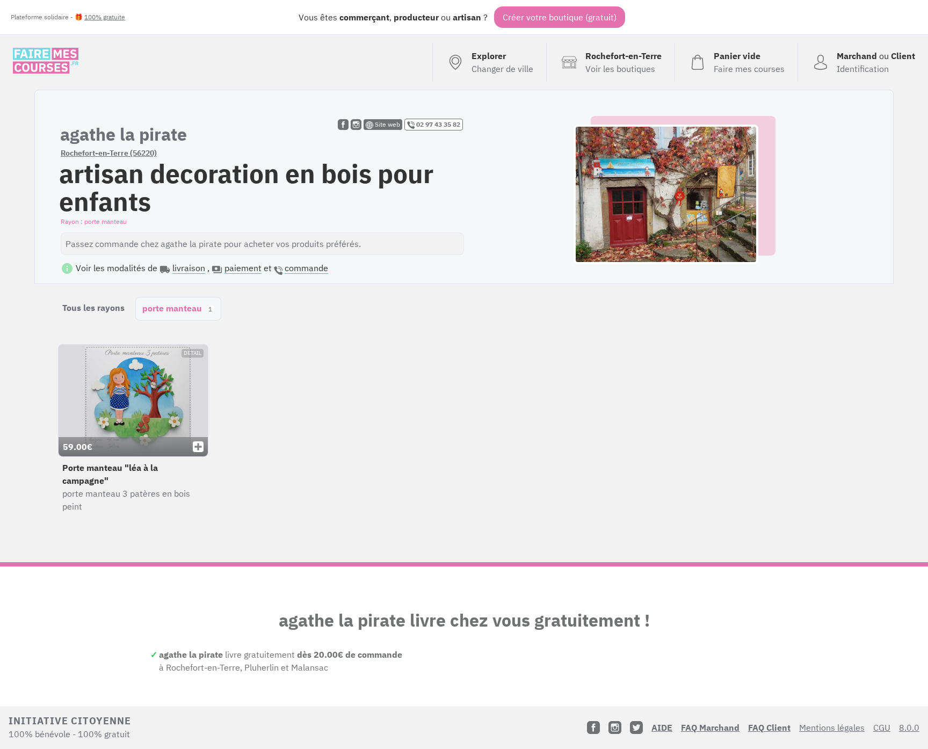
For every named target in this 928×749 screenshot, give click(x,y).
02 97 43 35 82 (437, 124)
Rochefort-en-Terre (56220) (109, 153)
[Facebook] (593, 727)
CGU (881, 727)
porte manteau (177, 308)
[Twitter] (636, 727)
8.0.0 (909, 727)
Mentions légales (832, 727)
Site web (386, 124)
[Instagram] (614, 727)
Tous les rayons (93, 307)
